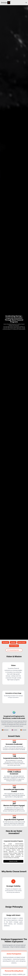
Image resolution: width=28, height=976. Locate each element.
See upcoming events (14, 650)
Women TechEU (21, 642)
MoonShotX (5, 642)
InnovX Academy (14, 645)
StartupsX (13, 642)
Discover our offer (13, 861)
